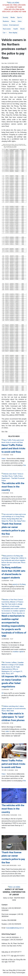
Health (15, 29)
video (7, 731)
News (13, 21)
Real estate (7, 29)
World (22, 29)
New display (13, 33)
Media (12, 17)
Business (6, 21)
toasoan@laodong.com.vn (15, 928)
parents (15, 584)
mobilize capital (18, 652)
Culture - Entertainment (11, 25)
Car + (4, 33)
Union (20, 21)
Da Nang (23, 584)
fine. (24, 465)
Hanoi (4, 458)
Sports (19, 17)
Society (5, 17)
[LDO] (14, 441)
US (2, 693)
